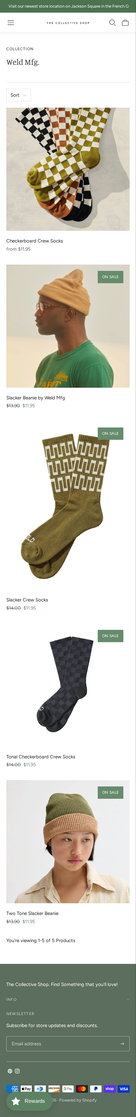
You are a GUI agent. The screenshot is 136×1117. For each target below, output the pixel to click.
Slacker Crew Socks (27, 600)
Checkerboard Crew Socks (34, 241)
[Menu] (10, 23)
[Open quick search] (112, 23)
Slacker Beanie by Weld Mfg (35, 398)
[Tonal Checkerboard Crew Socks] (68, 685)
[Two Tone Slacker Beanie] (68, 841)
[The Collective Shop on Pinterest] (10, 1072)
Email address (25, 1036)
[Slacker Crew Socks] (68, 505)
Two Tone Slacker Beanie (32, 913)
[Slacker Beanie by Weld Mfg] (68, 326)
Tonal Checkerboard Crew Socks (40, 757)
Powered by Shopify (78, 1100)
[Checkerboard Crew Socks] (68, 169)
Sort (15, 95)
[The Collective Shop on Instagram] (17, 1072)
